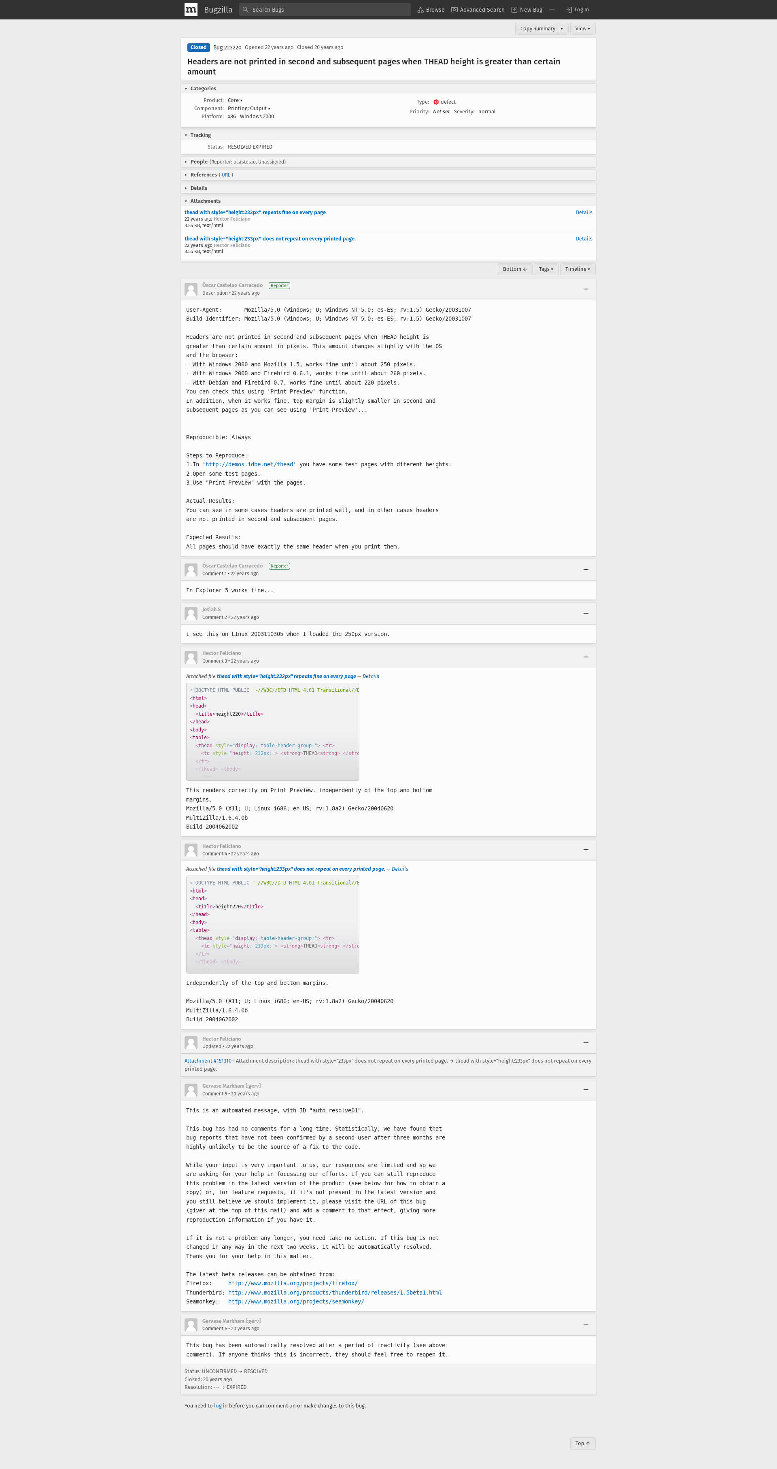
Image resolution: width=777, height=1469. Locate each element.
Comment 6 (214, 1328)
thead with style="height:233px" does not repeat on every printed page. (270, 239)
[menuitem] (431, 9)
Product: (214, 100)
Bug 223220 (227, 47)
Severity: (464, 111)
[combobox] (325, 9)
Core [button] (235, 100)
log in (221, 1406)
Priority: (419, 111)
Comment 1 (214, 573)
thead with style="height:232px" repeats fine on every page (255, 212)
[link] (272, 732)
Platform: (213, 116)
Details (584, 212)
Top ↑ (582, 1443)
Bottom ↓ (515, 269)
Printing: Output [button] (249, 108)
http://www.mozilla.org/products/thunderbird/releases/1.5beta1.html (335, 1292)
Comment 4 (214, 854)
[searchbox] (325, 9)
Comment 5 (214, 1094)
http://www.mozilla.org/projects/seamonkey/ (296, 1301)
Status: (216, 147)
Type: (423, 102)
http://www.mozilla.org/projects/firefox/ (293, 1283)
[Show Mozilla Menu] (191, 9)
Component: (209, 108)
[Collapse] (586, 289)
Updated (211, 1046)
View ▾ (582, 29)
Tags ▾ (546, 269)
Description (215, 293)
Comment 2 (214, 617)
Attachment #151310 (208, 1061)
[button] (577, 9)
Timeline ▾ (577, 269)
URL (226, 175)
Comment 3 (214, 661)
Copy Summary (537, 29)
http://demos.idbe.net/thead (249, 464)
